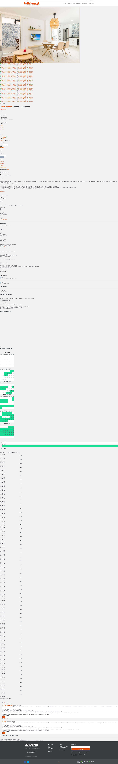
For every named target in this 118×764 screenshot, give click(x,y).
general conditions (78, 752)
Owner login (88, 0)
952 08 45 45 (29, 751)
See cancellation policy (5, 300)
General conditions (64, 746)
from (1, 141)
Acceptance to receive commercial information (79, 755)
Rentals (70, 3)
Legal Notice (62, 748)
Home (64, 3)
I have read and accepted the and (81, 752)
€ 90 (6, 715)
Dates (1, 144)
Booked (4, 441)
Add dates (2, 147)
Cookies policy (63, 747)
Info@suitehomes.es (31, 752)
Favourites (92, 0)
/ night (8, 715)
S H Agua (4, 721)
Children (2, 153)
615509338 (35, 751)
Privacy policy (62, 750)
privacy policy (86, 751)
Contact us (91, 3)
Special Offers (76, 3)
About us (84, 3)
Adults (1, 148)
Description (2, 115)
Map (3, 138)
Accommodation (5, 136)
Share (1, 111)
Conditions (4, 137)
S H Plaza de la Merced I (7, 705)
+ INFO (4, 717)
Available (4, 444)
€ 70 (6, 731)
